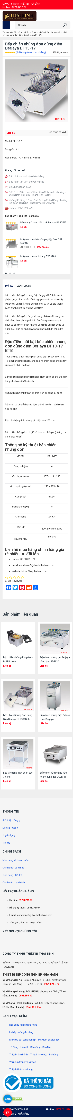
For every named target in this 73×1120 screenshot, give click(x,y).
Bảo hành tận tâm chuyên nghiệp (26, 181)
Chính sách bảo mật (13, 867)
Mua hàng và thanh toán (16, 860)
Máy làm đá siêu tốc (48, 1039)
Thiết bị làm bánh (18, 1054)
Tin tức (6, 842)
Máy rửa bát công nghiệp (22, 1039)
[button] (6, 273)
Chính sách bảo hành (14, 882)
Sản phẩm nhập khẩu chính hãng (26, 176)
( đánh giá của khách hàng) (31, 52)
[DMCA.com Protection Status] (13, 1098)
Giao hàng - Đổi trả (12, 875)
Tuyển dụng (9, 835)
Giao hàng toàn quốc (20, 187)
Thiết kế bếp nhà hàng (21, 1069)
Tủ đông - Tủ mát (18, 1047)
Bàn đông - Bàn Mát (40, 1047)
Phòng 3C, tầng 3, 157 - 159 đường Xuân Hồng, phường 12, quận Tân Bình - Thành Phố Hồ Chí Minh (38, 201)
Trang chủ (7, 32)
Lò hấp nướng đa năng (21, 1032)
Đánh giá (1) (24, 285)
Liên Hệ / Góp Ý (11, 827)
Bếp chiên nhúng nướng (51, 32)
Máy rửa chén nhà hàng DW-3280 (38, 256)
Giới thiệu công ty (12, 820)
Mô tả (9, 285)
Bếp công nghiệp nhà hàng (26, 32)
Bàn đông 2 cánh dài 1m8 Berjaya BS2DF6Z (43, 222)
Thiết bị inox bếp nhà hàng (44, 1054)
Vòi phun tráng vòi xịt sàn (22, 1062)
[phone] (6, 208)
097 (21, 900)
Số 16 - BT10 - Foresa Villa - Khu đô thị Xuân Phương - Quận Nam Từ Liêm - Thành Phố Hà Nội (37, 193)
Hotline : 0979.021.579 (14, 7)
